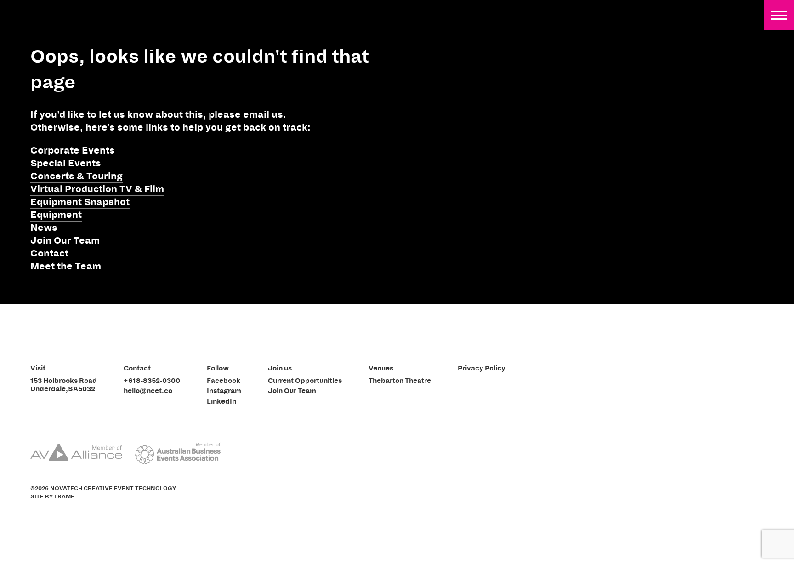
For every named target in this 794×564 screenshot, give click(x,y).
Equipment (56, 215)
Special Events (65, 164)
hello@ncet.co (148, 391)
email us (263, 115)
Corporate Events (72, 151)
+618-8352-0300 (152, 381)
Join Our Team (65, 241)
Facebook (223, 381)
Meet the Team (65, 267)
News (43, 228)
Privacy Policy (481, 369)
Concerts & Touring (76, 176)
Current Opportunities (305, 381)
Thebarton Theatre (400, 381)
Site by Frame (52, 496)
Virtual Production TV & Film (97, 189)
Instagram (224, 391)
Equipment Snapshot (80, 202)
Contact (49, 254)
